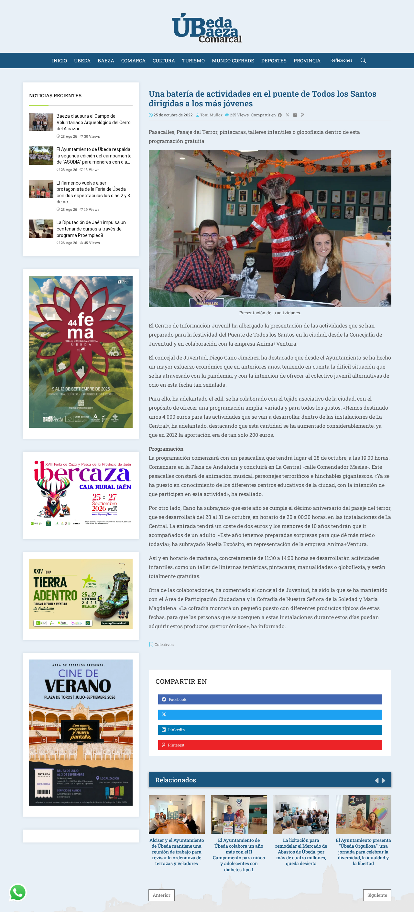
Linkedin (176, 729)
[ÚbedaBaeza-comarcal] (207, 26)
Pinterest (175, 744)
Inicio (59, 60)
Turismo (193, 60)
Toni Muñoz (211, 114)
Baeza (106, 60)
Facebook (177, 699)
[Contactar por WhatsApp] (17, 892)
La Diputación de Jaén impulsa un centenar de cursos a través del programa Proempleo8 (91, 229)
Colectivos (164, 644)
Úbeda (82, 60)
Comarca (133, 60)
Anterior (161, 895)
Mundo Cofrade (233, 60)
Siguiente (377, 895)
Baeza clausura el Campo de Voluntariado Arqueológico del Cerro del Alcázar (94, 122)
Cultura (164, 60)
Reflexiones (342, 60)
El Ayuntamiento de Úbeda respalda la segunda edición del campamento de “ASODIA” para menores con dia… (94, 156)
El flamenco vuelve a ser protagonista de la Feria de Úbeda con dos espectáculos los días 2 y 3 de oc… (93, 192)
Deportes (274, 60)
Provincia (307, 60)
